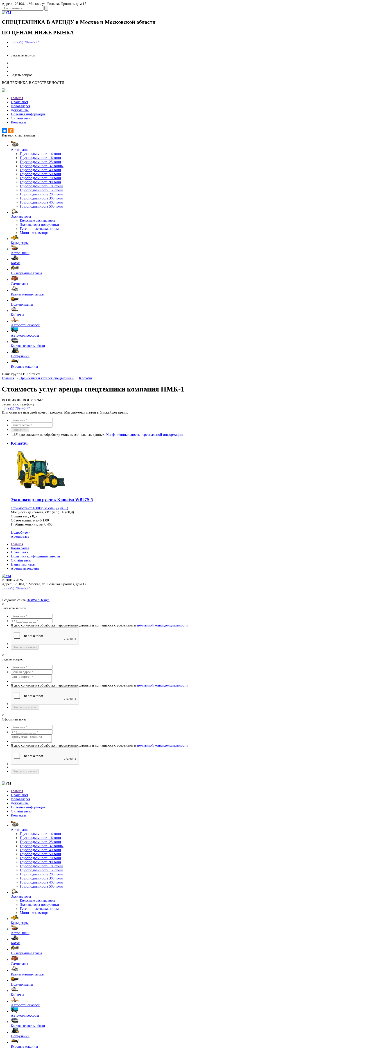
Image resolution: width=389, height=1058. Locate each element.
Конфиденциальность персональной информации (144, 434)
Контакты (18, 122)
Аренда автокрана (25, 568)
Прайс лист (19, 102)
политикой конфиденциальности (162, 625)
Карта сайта (20, 548)
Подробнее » (20, 532)
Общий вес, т (21, 516)
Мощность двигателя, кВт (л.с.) (35, 512)
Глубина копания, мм (27, 524)
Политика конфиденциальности (35, 556)
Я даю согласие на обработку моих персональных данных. (99, 434)
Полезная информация (28, 114)
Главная (17, 98)
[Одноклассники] (11, 130)
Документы (20, 110)
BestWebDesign (38, 600)
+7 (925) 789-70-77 (25, 42)
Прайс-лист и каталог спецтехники (46, 378)
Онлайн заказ (21, 118)
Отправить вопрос (25, 707)
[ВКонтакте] (4, 130)
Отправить (20, 430)
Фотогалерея (20, 106)
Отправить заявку (25, 647)
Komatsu (85, 378)
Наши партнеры (23, 564)
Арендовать (20, 536)
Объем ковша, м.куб (26, 520)
